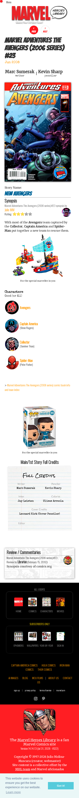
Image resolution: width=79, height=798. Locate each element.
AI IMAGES (13, 678)
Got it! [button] (61, 785)
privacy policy (30, 690)
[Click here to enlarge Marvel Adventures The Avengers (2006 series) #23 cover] (38, 180)
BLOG (25, 678)
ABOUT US (53, 678)
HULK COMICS (48, 665)
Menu (8, 2)
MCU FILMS (37, 678)
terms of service (45, 690)
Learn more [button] (13, 792)
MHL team (22, 769)
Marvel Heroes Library (36, 740)
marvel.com (60, 690)
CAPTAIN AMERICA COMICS (24, 665)
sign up (17, 690)
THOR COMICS (45, 669)
